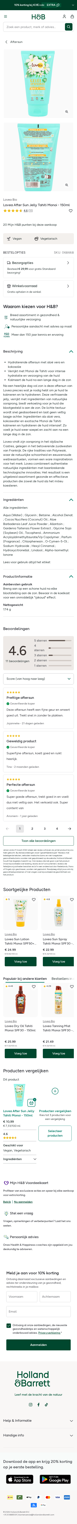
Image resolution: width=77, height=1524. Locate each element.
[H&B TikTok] (46, 1404)
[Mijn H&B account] (64, 16)
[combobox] (34, 27)
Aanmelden (38, 1345)
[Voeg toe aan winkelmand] (31, 1102)
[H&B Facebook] (38, 1404)
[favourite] (34, 900)
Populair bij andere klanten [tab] (25, 978)
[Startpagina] (38, 16)
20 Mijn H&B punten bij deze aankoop (30, 225)
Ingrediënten (13, 500)
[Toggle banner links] (73, 5)
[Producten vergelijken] (55, 1091)
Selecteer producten (55, 1133)
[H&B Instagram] (30, 1404)
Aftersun (16, 42)
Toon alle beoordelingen (39, 841)
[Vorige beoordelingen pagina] (7, 828)
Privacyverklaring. (49, 1333)
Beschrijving (13, 351)
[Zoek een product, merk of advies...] (69, 27)
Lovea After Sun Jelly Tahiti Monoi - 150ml (18, 1113)
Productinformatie (17, 576)
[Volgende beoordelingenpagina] (69, 828)
